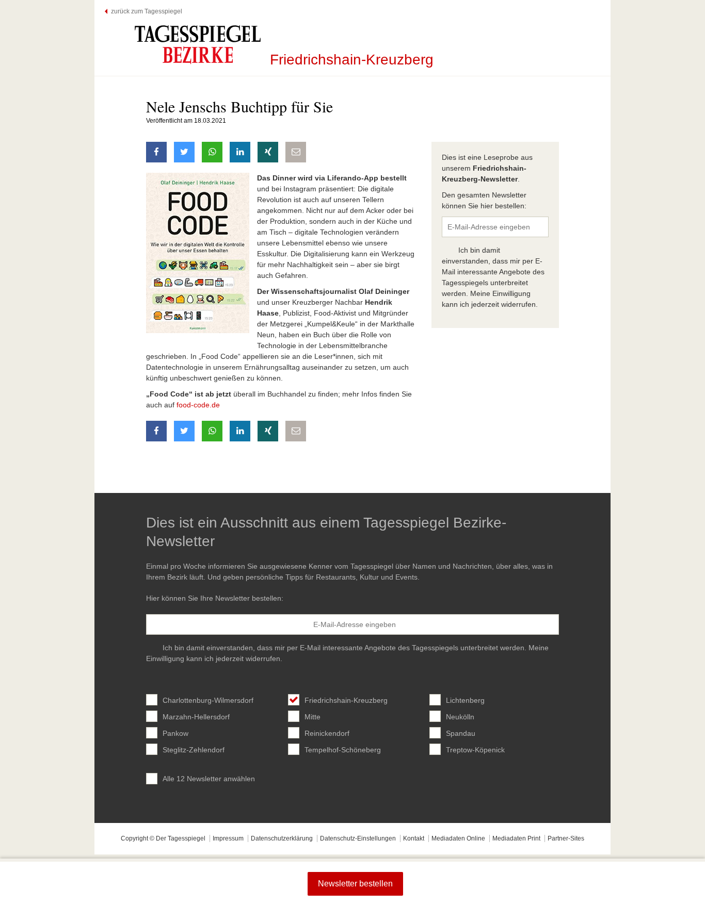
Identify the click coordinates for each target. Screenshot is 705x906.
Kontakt (413, 838)
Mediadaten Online (458, 838)
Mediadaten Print (516, 838)
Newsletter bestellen (355, 883)
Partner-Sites (566, 838)
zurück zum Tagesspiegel (146, 11)
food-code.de (199, 405)
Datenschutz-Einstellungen (358, 838)
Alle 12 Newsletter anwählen (209, 779)
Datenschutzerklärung (282, 838)
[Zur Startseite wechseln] (197, 44)
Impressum (228, 838)
